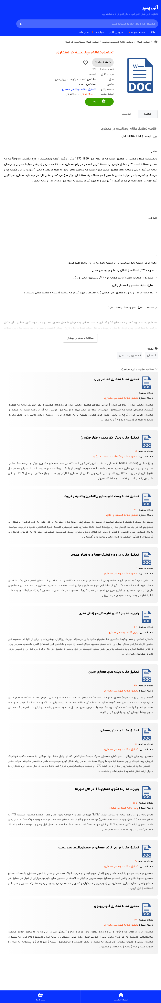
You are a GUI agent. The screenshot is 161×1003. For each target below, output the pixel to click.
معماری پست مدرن (128, 355)
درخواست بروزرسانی (66, 79)
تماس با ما (84, 32)
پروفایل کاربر (116, 32)
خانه (153, 32)
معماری (150, 355)
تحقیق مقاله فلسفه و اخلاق (122, 515)
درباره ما (99, 32)
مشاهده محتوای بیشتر (80, 338)
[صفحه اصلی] (156, 41)
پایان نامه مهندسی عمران (123, 808)
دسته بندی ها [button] (138, 32)
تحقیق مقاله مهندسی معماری (78, 89)
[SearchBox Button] (21, 23)
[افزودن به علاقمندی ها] (85, 62)
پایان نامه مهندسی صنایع (123, 632)
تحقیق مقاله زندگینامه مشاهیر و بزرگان (115, 456)
